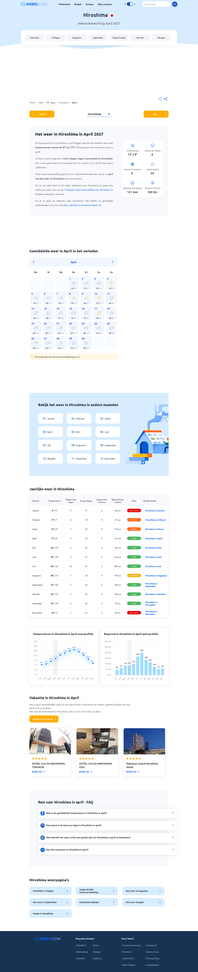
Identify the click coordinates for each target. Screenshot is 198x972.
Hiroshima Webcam (89, 902)
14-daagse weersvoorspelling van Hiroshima (87, 189)
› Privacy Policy (152, 958)
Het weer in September (45, 902)
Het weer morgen (135, 902)
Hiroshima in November (151, 603)
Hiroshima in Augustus (156, 575)
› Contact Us (151, 945)
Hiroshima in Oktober (155, 594)
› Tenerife (80, 958)
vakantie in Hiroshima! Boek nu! (85, 205)
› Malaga (96, 951)
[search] (174, 4)
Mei (155, 114)
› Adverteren (127, 958)
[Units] (130, 4)
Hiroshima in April (153, 538)
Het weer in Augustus (137, 890)
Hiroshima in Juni (153, 557)
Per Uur (140, 37)
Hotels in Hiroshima (43, 718)
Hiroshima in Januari (155, 510)
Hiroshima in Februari (155, 519)
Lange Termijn (119, 37)
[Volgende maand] (112, 262)
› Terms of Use (152, 951)
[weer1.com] (34, 4)
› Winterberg (82, 951)
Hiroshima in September (151, 584)
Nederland (64, 4)
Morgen (161, 37)
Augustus (76, 37)
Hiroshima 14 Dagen (43, 890)
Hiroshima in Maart (154, 529)
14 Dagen (55, 37)
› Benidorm (81, 945)
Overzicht (34, 37)
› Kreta (95, 945)
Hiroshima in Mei (153, 547)
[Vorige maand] (34, 262)
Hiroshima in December (151, 612)
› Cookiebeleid (152, 964)
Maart (43, 114)
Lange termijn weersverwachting (88, 891)
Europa (89, 4)
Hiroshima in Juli (153, 566)
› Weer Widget (128, 964)
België (78, 4)
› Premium (126, 951)
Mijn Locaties (105, 4)
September (98, 37)
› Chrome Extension (131, 945)
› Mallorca (97, 958)
